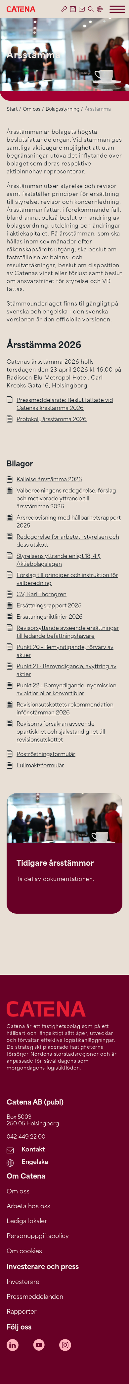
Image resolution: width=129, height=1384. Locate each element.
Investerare (23, 1283)
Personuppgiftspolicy (38, 1237)
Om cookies (24, 1252)
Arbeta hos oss (28, 1207)
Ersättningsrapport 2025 (49, 606)
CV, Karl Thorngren (41, 595)
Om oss (31, 109)
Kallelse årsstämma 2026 (49, 480)
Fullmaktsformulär (40, 766)
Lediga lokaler (27, 1222)
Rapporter (21, 1312)
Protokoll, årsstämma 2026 (52, 419)
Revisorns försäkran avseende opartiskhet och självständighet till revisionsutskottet (61, 732)
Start (12, 109)
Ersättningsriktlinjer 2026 (50, 617)
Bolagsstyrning (62, 109)
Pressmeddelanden (35, 1297)
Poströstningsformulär (46, 754)
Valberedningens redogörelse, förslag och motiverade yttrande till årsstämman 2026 (66, 499)
